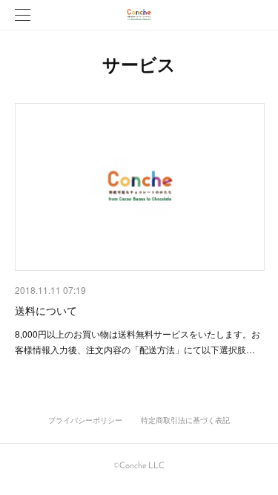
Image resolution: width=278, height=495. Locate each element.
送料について (46, 310)
